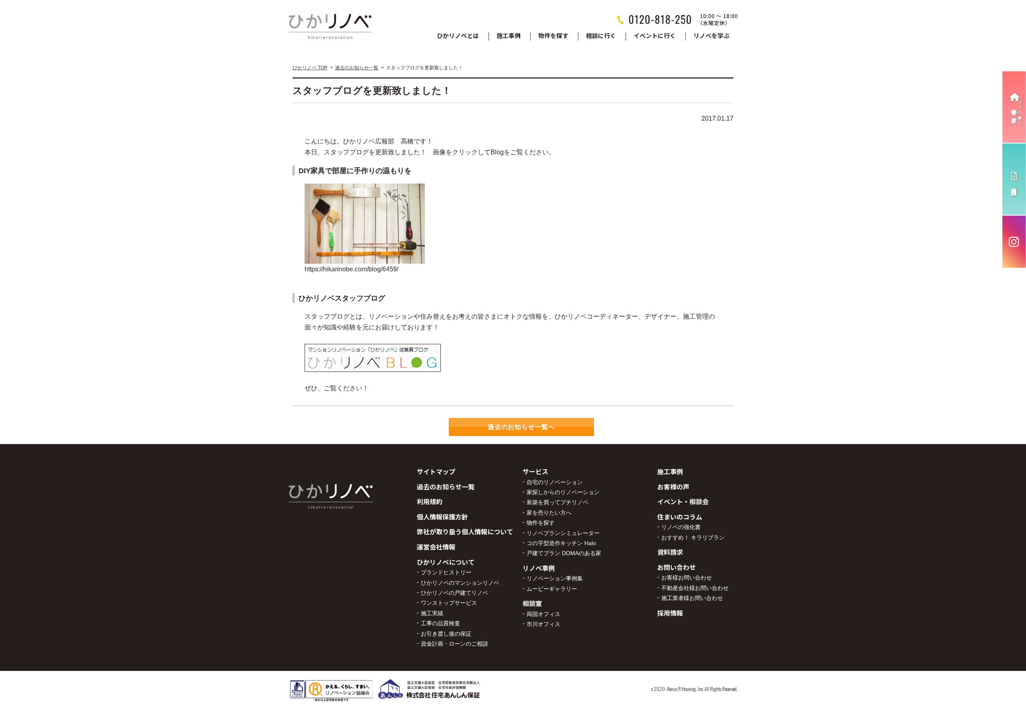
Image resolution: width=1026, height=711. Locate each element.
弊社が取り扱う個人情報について (465, 531)
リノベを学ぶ (711, 36)
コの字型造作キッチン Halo (561, 543)
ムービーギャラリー (552, 589)
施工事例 (509, 36)
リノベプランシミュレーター (563, 533)
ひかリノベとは (458, 36)
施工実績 (432, 613)
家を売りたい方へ (549, 512)
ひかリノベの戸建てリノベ (454, 593)
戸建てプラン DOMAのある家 (564, 553)
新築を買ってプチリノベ (557, 502)
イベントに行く (655, 36)
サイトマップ (436, 471)
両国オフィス (543, 614)
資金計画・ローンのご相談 (454, 643)
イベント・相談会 (683, 501)
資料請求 (670, 552)
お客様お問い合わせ (686, 577)
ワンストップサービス (449, 603)
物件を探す (553, 36)
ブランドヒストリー (446, 572)
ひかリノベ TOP (310, 68)
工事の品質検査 (440, 623)
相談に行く (601, 36)
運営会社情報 (436, 546)
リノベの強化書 (681, 527)
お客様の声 (673, 486)
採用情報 (670, 613)
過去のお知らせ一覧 (356, 68)
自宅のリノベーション (555, 482)
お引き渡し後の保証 (446, 633)
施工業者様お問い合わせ (692, 598)
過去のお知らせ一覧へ (521, 427)
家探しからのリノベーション (563, 492)
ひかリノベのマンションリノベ (460, 583)
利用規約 (429, 501)
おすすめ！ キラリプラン (693, 537)
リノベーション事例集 (555, 578)
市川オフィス (543, 624)
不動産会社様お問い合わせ (695, 588)
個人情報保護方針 (442, 516)
